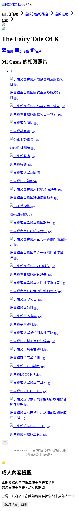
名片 (38, 51)
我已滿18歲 (10, 504)
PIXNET (24, 450)
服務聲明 (47, 454)
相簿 (10, 51)
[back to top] (5, 442)
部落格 (24, 51)
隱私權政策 (31, 454)
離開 (24, 504)
